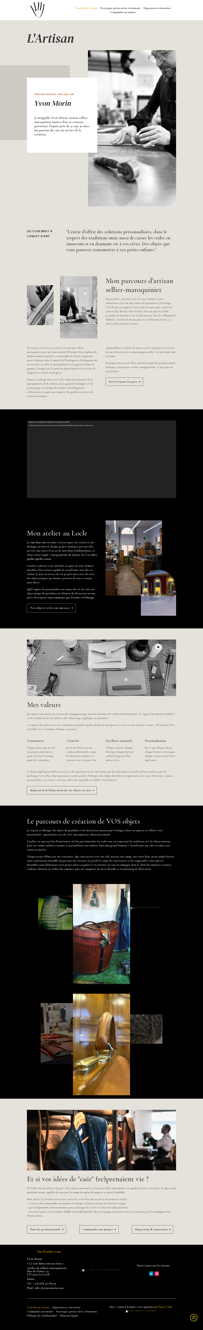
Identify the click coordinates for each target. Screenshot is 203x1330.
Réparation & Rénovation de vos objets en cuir (60, 790)
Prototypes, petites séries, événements (120, 8)
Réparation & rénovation (151, 1229)
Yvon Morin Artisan (86, 8)
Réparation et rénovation (157, 8)
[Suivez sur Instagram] (157, 1273)
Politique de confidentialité (42, 1316)
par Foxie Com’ (163, 1307)
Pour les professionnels (45, 1229)
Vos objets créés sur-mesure (50, 608)
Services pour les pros (123, 381)
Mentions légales (69, 1316)
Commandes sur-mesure (123, 12)
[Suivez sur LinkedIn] (151, 1273)
